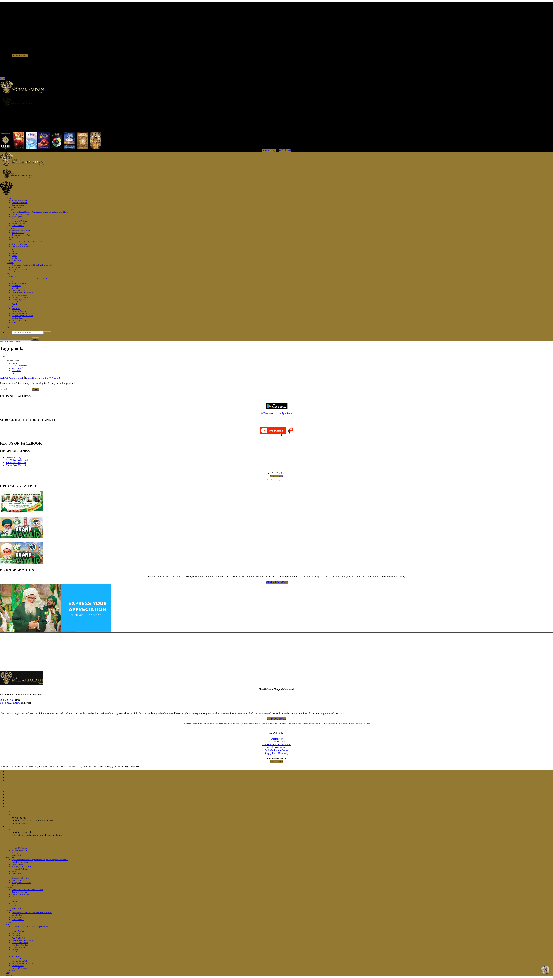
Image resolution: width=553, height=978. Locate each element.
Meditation (12, 198)
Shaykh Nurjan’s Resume (22, 316)
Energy (10, 239)
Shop (9, 325)
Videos (10, 274)
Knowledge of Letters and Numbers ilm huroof (32, 265)
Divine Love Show (20, 295)
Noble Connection (19, 203)
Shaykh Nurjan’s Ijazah (22, 313)
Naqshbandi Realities (21, 230)
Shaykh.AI (16, 286)
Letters (10, 263)
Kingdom (11, 209)
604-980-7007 (7, 699)
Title (13, 373)
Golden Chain (18, 318)
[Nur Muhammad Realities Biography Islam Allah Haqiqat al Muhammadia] (276, 101)
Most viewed (17, 368)
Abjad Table (17, 267)
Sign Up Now (276, 476)
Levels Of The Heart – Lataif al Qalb (27, 242)
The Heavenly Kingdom (22, 214)
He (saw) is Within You (21, 219)
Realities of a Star (19, 244)
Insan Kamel (17, 237)
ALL (2, 377)
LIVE (2, 78)
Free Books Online (20, 290)
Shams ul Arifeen (19, 223)
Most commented (19, 366)
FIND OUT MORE (276, 718)
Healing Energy (18, 205)
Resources (11, 276)
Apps (14, 281)
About (10, 306)
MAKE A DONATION (277, 582)
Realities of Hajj (19, 233)
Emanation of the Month (22, 292)
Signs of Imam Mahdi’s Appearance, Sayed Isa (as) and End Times (40, 212)
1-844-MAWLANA (9, 702)
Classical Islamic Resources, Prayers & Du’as (31, 279)
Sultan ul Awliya (19, 311)
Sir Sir (14, 253)
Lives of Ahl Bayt (14, 457)
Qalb (14, 249)
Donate (10, 327)
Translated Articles (20, 297)
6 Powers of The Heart (21, 246)
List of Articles (18, 207)
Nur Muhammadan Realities (18, 460)
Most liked (16, 370)
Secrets (10, 228)
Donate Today (269, 150)
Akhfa (14, 258)
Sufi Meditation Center (16, 462)
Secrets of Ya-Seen (20, 221)
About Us (16, 309)
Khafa (14, 256)
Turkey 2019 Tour (19, 320)
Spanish (15, 302)
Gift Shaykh (285, 150)
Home (2, 341)
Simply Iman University (17, 465)
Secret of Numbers (19, 269)
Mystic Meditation (276, 747)
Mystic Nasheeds (19, 283)
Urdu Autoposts (18, 299)
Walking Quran (18, 216)
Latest (14, 363)
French (14, 304)
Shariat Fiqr (277, 738)
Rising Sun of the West (21, 235)
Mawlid (15, 322)
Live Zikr (16, 288)
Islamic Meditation (20, 200)
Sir (13, 251)
